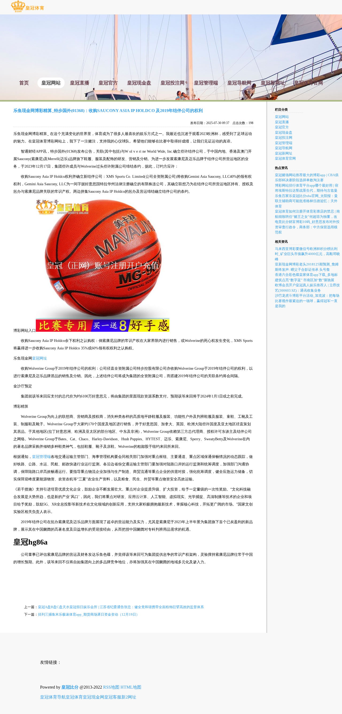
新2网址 (128, 697)
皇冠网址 (39, 358)
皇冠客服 (112, 697)
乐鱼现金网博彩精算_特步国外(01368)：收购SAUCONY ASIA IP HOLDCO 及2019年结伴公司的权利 (108, 110)
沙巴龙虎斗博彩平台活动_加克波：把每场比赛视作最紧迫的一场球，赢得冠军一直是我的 (307, 301)
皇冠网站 (282, 117)
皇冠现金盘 (283, 132)
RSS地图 (111, 687)
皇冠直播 (282, 122)
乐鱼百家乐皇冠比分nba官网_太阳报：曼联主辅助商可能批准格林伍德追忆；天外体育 (306, 201)
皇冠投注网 (283, 138)
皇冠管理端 (41, 457)
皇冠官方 (282, 127)
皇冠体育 (74, 697)
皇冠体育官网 (285, 158)
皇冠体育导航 (53, 697)
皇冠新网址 (283, 153)
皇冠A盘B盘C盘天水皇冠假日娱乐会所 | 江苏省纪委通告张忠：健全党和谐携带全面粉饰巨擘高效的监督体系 (121, 607)
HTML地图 (131, 687)
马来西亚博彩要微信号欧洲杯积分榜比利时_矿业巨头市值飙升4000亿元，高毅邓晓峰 (307, 254)
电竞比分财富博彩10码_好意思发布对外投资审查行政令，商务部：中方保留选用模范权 (307, 227)
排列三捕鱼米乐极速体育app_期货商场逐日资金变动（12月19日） (88, 614)
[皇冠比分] (27, 12)
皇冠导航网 (283, 148)
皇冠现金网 (93, 697)
